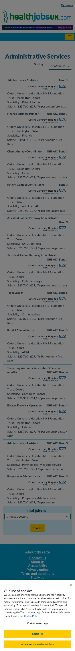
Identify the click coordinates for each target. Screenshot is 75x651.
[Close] (71, 585)
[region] (37, 615)
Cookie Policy (31, 616)
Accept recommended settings (37, 644)
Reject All (37, 633)
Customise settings (37, 623)
